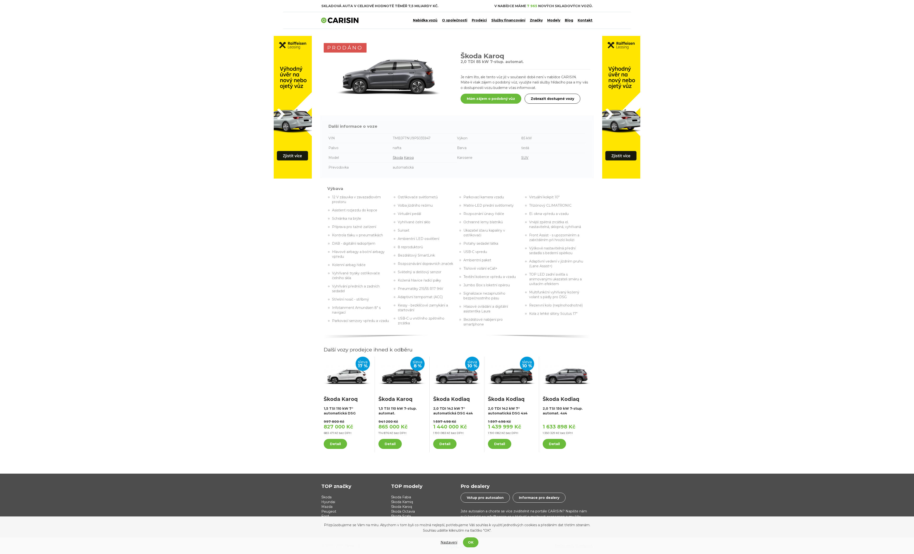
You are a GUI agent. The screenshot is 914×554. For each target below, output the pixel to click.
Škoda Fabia (401, 497)
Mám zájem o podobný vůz (491, 99)
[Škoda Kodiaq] (457, 374)
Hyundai (328, 502)
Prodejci (479, 20)
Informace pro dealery (539, 498)
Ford (325, 516)
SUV (524, 158)
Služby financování (508, 20)
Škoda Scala (401, 516)
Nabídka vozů (425, 20)
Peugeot (328, 511)
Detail (335, 444)
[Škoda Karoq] (347, 374)
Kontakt (585, 20)
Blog (569, 20)
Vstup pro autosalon (485, 498)
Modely (553, 20)
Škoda (398, 158)
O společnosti (454, 20)
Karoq (409, 158)
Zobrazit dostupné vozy (552, 99)
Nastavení (449, 542)
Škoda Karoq (401, 507)
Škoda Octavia (403, 511)
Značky (536, 20)
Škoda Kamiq (402, 502)
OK (470, 542)
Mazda (327, 507)
